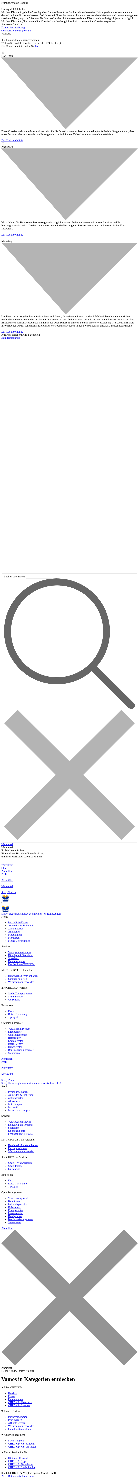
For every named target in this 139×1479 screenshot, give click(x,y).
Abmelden (7, 1058)
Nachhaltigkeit (16, 1440)
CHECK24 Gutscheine (20, 1464)
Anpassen (6, 24)
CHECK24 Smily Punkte (21, 1467)
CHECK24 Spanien (19, 1405)
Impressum (25, 30)
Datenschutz (14, 1476)
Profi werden (15, 1419)
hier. (37, 46)
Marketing (6, 241)
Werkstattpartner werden (21, 1426)
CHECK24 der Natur (22, 1446)
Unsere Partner (12, 1411)
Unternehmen (15, 1399)
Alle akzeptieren (31, 334)
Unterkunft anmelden (19, 1429)
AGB (4, 1476)
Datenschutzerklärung (13, 27)
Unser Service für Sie (15, 1452)
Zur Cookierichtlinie (12, 140)
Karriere (12, 1393)
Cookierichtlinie (9, 30)
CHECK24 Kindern (21, 1443)
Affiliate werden (17, 1423)
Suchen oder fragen (14, 576)
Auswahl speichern (11, 334)
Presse (11, 1396)
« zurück (6, 33)
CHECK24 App (17, 1461)
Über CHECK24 (13, 1387)
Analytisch (7, 146)
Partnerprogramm (17, 1416)
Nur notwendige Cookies (14, 2)
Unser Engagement (14, 1434)
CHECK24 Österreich (20, 1402)
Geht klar (18, 24)
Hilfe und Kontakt (18, 1458)
